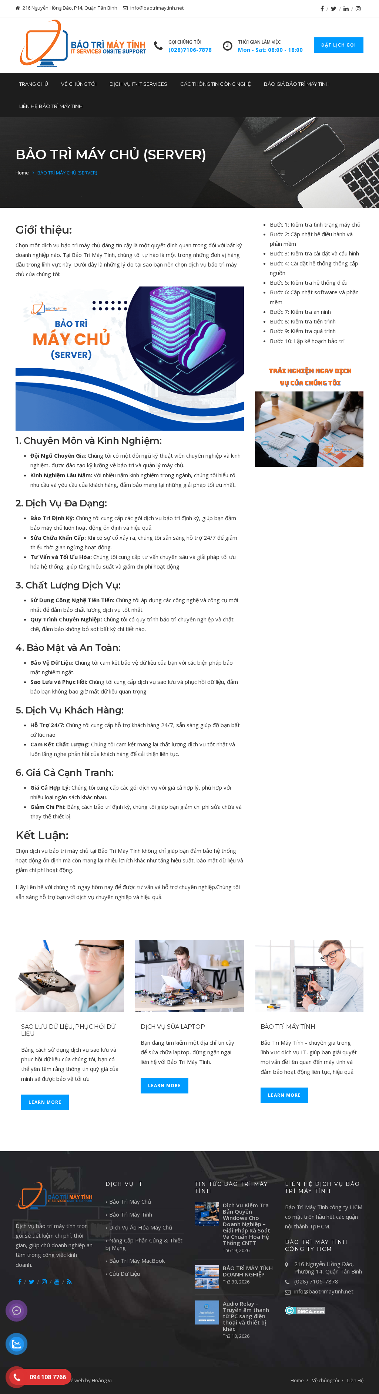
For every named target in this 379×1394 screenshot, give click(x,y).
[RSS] (69, 1282)
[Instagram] (358, 8)
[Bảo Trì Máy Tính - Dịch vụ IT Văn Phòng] (82, 45)
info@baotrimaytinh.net (323, 1291)
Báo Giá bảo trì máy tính (296, 84)
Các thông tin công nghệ (215, 84)
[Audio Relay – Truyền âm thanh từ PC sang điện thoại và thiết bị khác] (207, 1312)
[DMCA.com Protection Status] (305, 1309)
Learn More (44, 1102)
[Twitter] (333, 8)
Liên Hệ (355, 1380)
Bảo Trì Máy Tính (288, 1026)
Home (22, 172)
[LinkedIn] (346, 8)
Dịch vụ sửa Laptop (173, 1026)
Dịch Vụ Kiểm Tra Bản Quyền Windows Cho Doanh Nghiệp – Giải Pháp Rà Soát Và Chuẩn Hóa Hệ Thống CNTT (246, 1224)
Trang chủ (33, 84)
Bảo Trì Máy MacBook (137, 1260)
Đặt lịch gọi (338, 45)
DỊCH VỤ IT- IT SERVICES (138, 84)
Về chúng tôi (79, 84)
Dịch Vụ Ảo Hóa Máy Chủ (140, 1227)
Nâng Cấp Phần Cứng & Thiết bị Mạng (143, 1244)
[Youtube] (57, 1282)
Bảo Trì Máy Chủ (130, 1201)
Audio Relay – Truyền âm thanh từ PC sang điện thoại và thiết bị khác (246, 1316)
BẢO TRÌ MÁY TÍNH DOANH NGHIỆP (248, 1271)
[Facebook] (322, 8)
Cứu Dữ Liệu (124, 1273)
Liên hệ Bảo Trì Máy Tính (51, 106)
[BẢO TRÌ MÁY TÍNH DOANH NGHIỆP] (207, 1277)
